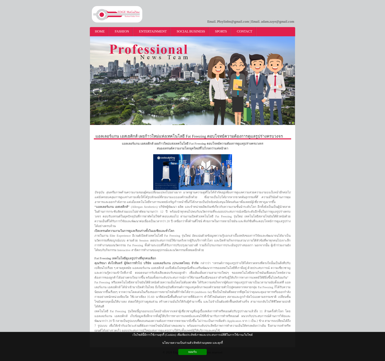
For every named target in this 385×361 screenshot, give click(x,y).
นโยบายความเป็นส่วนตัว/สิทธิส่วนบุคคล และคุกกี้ (192, 342)
